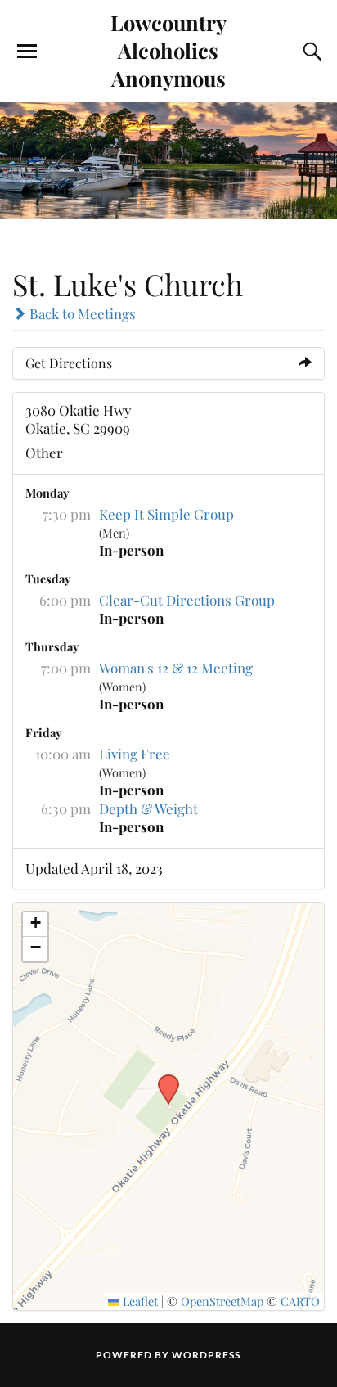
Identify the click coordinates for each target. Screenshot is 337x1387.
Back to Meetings (81, 313)
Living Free (134, 754)
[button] (163, 1079)
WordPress (206, 1355)
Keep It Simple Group (166, 514)
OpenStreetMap (222, 1301)
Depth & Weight (148, 808)
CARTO (300, 1301)
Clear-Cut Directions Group (187, 600)
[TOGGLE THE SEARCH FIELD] (310, 51)
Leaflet (138, 1301)
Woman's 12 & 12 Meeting (176, 668)
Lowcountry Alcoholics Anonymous (168, 50)
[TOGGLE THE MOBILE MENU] (27, 51)
